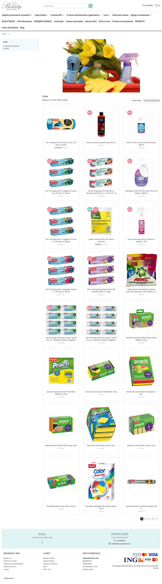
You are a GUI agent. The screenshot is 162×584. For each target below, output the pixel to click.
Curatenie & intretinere (11, 46)
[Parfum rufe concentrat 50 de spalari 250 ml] (141, 124)
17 (153, 519)
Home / (4, 34)
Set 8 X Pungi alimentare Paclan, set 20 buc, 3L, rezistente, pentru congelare (61, 339)
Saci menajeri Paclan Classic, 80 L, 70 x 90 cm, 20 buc (61, 143)
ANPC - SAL (47, 569)
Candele (6, 48)
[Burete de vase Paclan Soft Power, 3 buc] (101, 370)
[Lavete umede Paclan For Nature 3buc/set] (101, 221)
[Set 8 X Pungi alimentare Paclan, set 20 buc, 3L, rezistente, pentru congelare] (61, 319)
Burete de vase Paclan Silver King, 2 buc (61, 445)
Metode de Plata (49, 558)
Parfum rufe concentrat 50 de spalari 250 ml (141, 143)
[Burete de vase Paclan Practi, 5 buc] (141, 424)
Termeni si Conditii (10, 561)
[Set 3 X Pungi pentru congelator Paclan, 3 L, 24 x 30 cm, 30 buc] (61, 221)
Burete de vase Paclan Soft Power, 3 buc (101, 392)
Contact (6, 569)
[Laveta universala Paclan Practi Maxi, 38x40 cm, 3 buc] (61, 371)
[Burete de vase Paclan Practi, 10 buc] (61, 482)
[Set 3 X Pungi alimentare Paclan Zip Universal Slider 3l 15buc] (101, 270)
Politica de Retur (49, 561)
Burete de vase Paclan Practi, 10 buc (61, 506)
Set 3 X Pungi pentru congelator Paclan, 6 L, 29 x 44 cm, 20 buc (61, 192)
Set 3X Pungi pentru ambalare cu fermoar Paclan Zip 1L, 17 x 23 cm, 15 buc (101, 192)
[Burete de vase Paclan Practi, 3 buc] (101, 424)
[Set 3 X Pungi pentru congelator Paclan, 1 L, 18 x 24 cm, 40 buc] (61, 270)
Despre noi (7, 558)
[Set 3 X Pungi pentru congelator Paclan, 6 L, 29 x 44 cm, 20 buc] (61, 173)
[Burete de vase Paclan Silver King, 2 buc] (61, 424)
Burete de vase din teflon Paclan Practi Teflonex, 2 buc (141, 339)
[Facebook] (42, 542)
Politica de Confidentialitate (13, 564)
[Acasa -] (13, 6)
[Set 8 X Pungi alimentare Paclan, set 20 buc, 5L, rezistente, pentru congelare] (101, 319)
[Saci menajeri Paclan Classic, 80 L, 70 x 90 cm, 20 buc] (61, 124)
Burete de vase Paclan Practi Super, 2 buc (141, 393)
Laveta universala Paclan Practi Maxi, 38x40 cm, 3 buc (61, 393)
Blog (22, 27)
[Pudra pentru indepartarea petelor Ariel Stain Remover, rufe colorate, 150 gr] (141, 270)
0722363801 (121, 541)
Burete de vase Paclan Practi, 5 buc (141, 445)
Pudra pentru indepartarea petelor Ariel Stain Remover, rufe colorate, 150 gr (141, 290)
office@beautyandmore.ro (121, 544)
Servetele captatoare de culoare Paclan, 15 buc (101, 507)
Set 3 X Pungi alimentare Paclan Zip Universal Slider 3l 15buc (101, 290)
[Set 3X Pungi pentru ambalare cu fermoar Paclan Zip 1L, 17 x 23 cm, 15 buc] (101, 173)
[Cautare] (90, 6)
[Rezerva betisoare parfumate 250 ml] (101, 124)
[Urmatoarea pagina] (156, 518)
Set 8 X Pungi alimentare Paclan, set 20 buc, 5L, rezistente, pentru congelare (101, 339)
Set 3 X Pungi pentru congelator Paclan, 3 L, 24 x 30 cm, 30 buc (61, 240)
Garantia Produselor (50, 564)
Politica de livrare (10, 566)
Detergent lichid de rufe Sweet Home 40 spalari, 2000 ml (141, 192)
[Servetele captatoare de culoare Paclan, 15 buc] (101, 482)
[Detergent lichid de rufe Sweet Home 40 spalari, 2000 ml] (141, 173)
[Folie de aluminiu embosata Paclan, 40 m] (141, 482)
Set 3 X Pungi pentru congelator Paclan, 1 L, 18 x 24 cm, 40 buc (61, 290)
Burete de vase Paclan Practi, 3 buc (101, 445)
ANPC (45, 566)
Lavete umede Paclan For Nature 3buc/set (101, 240)
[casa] (101, 65)
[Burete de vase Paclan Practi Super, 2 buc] (141, 371)
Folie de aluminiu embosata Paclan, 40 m (141, 507)
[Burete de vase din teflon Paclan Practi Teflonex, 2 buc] (141, 319)
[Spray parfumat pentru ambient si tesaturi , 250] (141, 221)
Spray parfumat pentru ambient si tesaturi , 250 (141, 240)
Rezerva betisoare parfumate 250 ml (101, 142)
